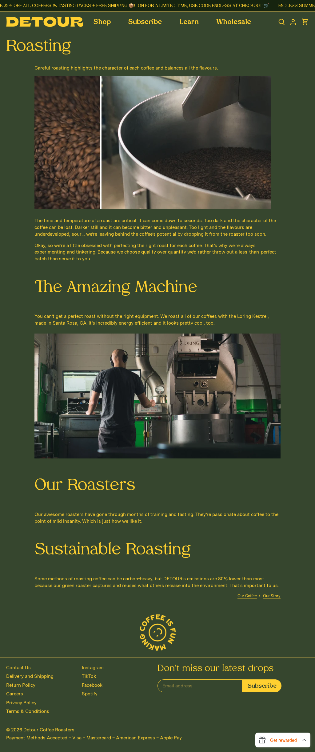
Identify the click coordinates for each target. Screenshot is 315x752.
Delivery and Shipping (30, 676)
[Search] (281, 22)
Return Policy (20, 685)
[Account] (293, 22)
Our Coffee (247, 596)
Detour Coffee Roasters (48, 730)
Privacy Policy (21, 703)
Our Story (272, 596)
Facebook (92, 685)
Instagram (93, 667)
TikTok (89, 676)
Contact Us (18, 667)
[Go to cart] (305, 22)
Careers (14, 694)
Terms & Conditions (27, 711)
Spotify (90, 694)
